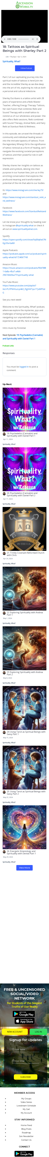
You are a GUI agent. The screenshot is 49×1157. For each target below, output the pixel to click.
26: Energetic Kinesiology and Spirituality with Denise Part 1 (21, 852)
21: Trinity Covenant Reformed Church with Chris (25, 554)
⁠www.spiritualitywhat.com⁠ (24, 229)
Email (25, 1056)
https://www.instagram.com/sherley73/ (25, 190)
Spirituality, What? (11, 61)
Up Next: (7, 384)
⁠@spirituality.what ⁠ (24, 225)
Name (26, 1044)
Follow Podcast (26, 68)
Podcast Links (8, 345)
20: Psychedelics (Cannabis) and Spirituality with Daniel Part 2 (22, 494)
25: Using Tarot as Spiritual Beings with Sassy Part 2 (26, 792)
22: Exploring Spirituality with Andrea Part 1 (25, 613)
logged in (24, 366)
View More (24, 867)
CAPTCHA (25, 1067)
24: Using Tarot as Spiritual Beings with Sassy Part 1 (26, 733)
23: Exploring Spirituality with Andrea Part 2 (25, 673)
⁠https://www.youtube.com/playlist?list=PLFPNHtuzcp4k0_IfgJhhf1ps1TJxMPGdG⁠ (24, 289)
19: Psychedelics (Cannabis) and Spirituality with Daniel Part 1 (22, 434)
